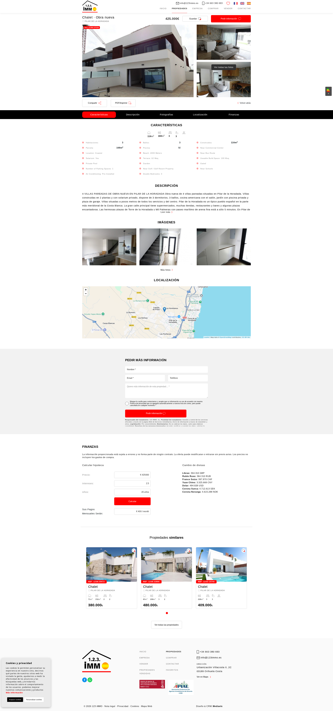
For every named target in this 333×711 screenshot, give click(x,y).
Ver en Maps (203, 677)
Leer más (165, 212)
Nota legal (109, 706)
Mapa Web (146, 706)
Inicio (163, 8)
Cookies (134, 706)
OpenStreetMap (225, 337)
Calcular (132, 501)
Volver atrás (245, 103)
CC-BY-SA (246, 337)
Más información (14, 692)
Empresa (197, 8)
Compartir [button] (92, 103)
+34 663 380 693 (213, 3)
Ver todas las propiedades (167, 625)
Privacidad (123, 706)
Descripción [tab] (133, 114)
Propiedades (179, 8)
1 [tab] (167, 613)
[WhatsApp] (90, 680)
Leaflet (206, 337)
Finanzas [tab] (234, 114)
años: (85, 492)
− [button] (86, 293)
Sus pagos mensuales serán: (92, 511)
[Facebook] (84, 680)
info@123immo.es (188, 3)
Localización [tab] (200, 114)
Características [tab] (99, 114)
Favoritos (172, 670)
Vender (228, 8)
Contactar (244, 8)
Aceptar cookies (15, 699)
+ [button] (86, 289)
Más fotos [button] (166, 270)
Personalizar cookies (34, 699)
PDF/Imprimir (121, 103)
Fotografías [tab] (166, 114)
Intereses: (88, 483)
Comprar (213, 8)
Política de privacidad (138, 403)
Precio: (86, 475)
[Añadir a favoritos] (134, 550)
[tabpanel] (111, 578)
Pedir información (154, 413)
